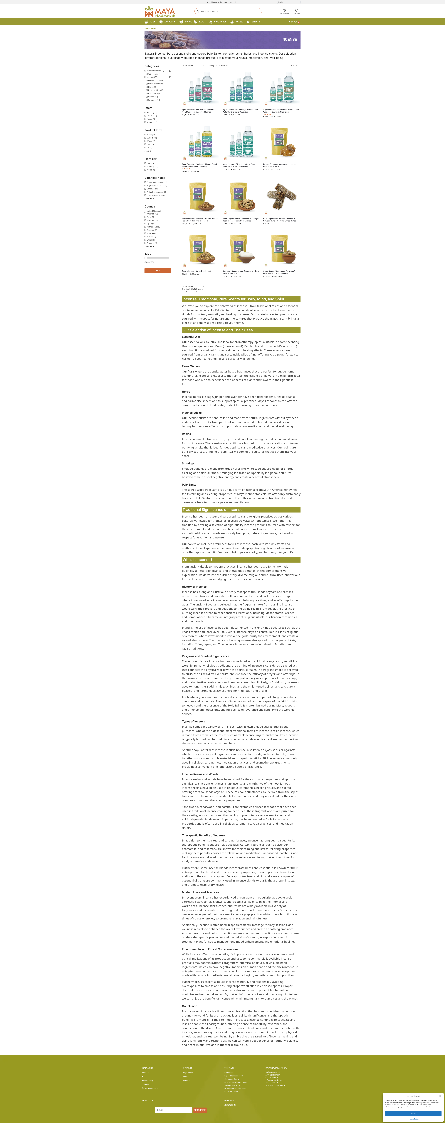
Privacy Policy (147, 1080)
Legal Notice (414, 1119)
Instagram (230, 1104)
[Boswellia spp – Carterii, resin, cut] (200, 249)
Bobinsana (228, 1072)
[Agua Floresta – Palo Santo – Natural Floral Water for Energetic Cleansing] (281, 88)
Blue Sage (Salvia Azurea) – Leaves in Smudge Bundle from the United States (279, 220)
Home (146, 28)
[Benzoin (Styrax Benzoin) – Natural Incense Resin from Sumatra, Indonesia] (200, 197)
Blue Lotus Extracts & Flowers (236, 1082)
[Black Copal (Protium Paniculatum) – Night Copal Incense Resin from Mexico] (241, 197)
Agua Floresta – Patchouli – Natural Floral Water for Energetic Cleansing (199, 165)
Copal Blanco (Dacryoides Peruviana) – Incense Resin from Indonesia (279, 272)
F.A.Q (144, 1076)
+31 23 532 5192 (272, 1077)
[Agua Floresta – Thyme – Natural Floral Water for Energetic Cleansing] (241, 142)
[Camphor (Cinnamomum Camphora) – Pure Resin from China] (241, 249)
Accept (413, 1114)
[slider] (145, 258)
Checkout (296, 13)
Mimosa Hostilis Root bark (235, 1088)
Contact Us (187, 1076)
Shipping (145, 1084)
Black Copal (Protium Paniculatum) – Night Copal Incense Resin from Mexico (241, 220)
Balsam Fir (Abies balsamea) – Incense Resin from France (279, 165)
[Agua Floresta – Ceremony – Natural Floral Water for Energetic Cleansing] (241, 88)
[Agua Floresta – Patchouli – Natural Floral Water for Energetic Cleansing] (200, 142)
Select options (200, 119)
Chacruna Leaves (231, 1092)
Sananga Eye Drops (232, 1085)
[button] (440, 1096)
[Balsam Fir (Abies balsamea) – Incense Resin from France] (281, 142)
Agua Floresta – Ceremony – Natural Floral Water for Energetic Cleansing (240, 110)
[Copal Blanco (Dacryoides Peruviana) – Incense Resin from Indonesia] (281, 249)
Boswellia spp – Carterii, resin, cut (196, 271)
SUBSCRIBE (200, 1110)
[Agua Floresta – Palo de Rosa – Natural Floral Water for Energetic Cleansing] (200, 88)
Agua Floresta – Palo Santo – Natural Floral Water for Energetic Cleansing (281, 110)
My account (188, 1080)
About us (145, 1072)
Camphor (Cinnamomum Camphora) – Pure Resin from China (241, 272)
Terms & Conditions (150, 1088)
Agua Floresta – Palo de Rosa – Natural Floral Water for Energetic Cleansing (198, 110)
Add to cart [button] (281, 229)
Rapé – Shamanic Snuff (233, 1076)
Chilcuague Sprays (231, 1079)
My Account (284, 13)
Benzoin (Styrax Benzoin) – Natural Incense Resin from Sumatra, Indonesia (200, 220)
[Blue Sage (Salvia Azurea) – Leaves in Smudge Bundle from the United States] (281, 197)
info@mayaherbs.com (274, 1080)
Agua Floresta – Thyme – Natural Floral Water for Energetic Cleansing (239, 165)
